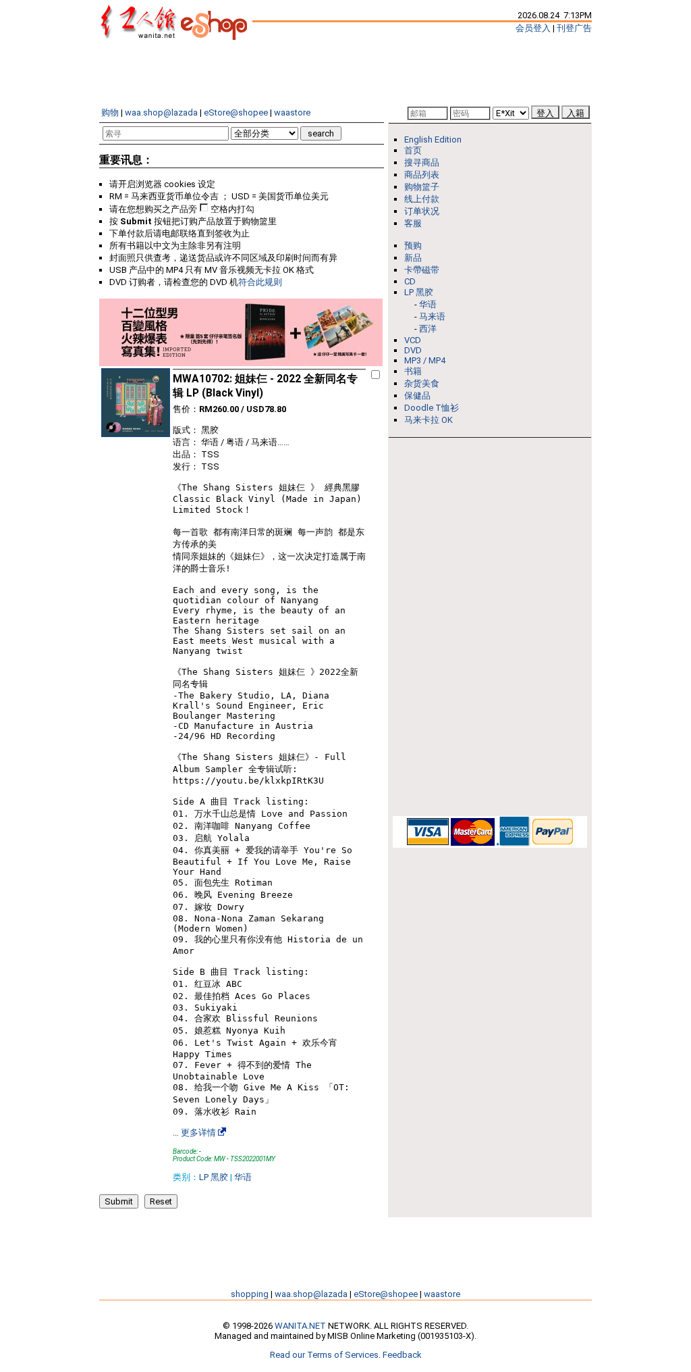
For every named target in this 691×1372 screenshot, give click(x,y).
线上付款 (421, 199)
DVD (413, 350)
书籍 (413, 371)
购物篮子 (421, 187)
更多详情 (198, 1132)
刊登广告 (574, 28)
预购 (413, 245)
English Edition (433, 139)
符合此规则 (260, 282)
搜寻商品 (421, 162)
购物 (110, 112)
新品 (413, 258)
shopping (250, 1294)
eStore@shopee (236, 112)
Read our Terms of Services (324, 1355)
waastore (292, 112)
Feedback (402, 1355)
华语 (243, 1177)
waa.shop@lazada (161, 112)
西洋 (428, 329)
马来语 (432, 316)
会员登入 (533, 28)
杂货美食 (421, 383)
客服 (413, 223)
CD (410, 281)
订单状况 (421, 211)
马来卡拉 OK (428, 420)
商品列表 (421, 175)
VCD (412, 340)
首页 (413, 150)
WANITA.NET (300, 1326)
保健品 (417, 395)
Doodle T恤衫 (431, 408)
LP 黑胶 (213, 1177)
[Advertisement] (345, 73)
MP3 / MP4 (424, 360)
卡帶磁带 (421, 270)
